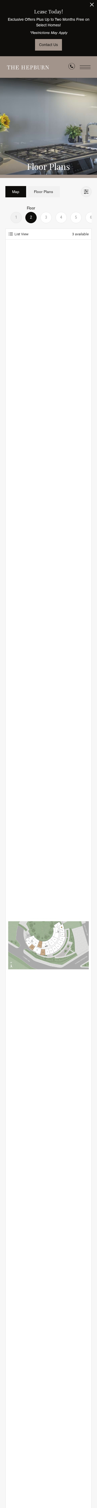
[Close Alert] (92, 6)
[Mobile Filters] (86, 191)
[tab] (15, 191)
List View (22, 234)
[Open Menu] (85, 67)
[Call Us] (71, 67)
